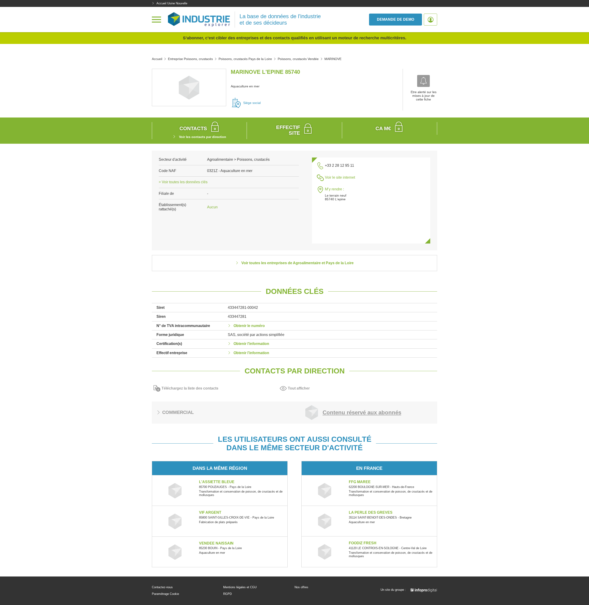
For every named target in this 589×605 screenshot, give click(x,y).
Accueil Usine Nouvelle (171, 3)
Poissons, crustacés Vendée (298, 59)
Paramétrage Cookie (165, 594)
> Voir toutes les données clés (183, 182)
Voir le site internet (340, 177)
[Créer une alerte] (423, 81)
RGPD (227, 594)
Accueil (157, 59)
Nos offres (301, 587)
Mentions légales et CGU (240, 587)
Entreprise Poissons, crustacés (190, 59)
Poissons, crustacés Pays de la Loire (245, 59)
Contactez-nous (162, 587)
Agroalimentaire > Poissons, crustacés (238, 159)
